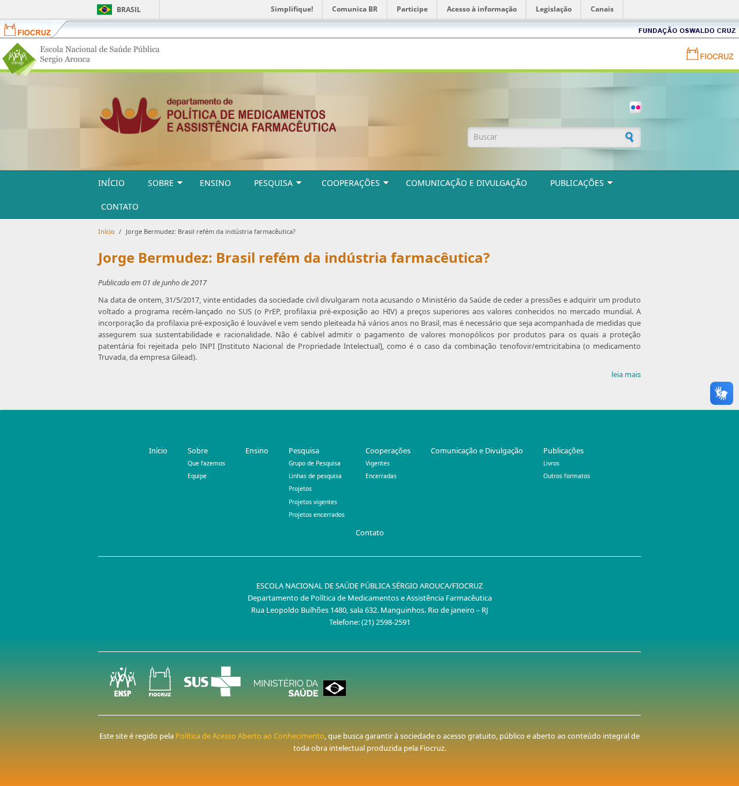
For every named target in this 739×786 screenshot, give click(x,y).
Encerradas (381, 476)
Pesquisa (273, 182)
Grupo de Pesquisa (315, 463)
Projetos (300, 489)
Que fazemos (206, 463)
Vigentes (377, 463)
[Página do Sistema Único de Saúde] (212, 681)
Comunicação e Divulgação (466, 182)
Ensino (215, 182)
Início (111, 182)
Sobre (161, 182)
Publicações (577, 182)
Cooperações (351, 182)
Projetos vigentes (313, 502)
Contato (120, 206)
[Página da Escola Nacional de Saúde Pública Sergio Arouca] (123, 681)
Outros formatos (566, 476)
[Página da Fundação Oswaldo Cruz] (160, 681)
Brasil (129, 9)
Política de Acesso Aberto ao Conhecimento (250, 736)
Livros (551, 463)
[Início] (277, 115)
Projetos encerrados (317, 515)
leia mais (626, 374)
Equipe (197, 476)
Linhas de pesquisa (315, 476)
